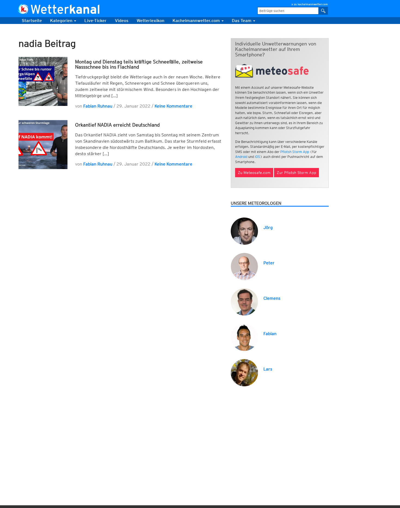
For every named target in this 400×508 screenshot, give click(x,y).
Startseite (32, 20)
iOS (257, 157)
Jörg (268, 227)
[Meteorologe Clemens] (244, 301)
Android (241, 157)
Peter (269, 262)
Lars (267, 369)
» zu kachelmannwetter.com (309, 4)
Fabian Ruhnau (97, 106)
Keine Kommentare (173, 106)
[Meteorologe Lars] (244, 372)
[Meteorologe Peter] (244, 266)
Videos (121, 20)
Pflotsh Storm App (294, 152)
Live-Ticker (95, 20)
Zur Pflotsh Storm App (296, 172)
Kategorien (61, 20)
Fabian (269, 333)
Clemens (271, 298)
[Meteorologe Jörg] (244, 230)
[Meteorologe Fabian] (244, 336)
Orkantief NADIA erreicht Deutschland (117, 125)
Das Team (242, 20)
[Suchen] (323, 11)
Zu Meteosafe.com (254, 172)
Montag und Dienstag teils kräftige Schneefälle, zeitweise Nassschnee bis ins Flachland (139, 64)
